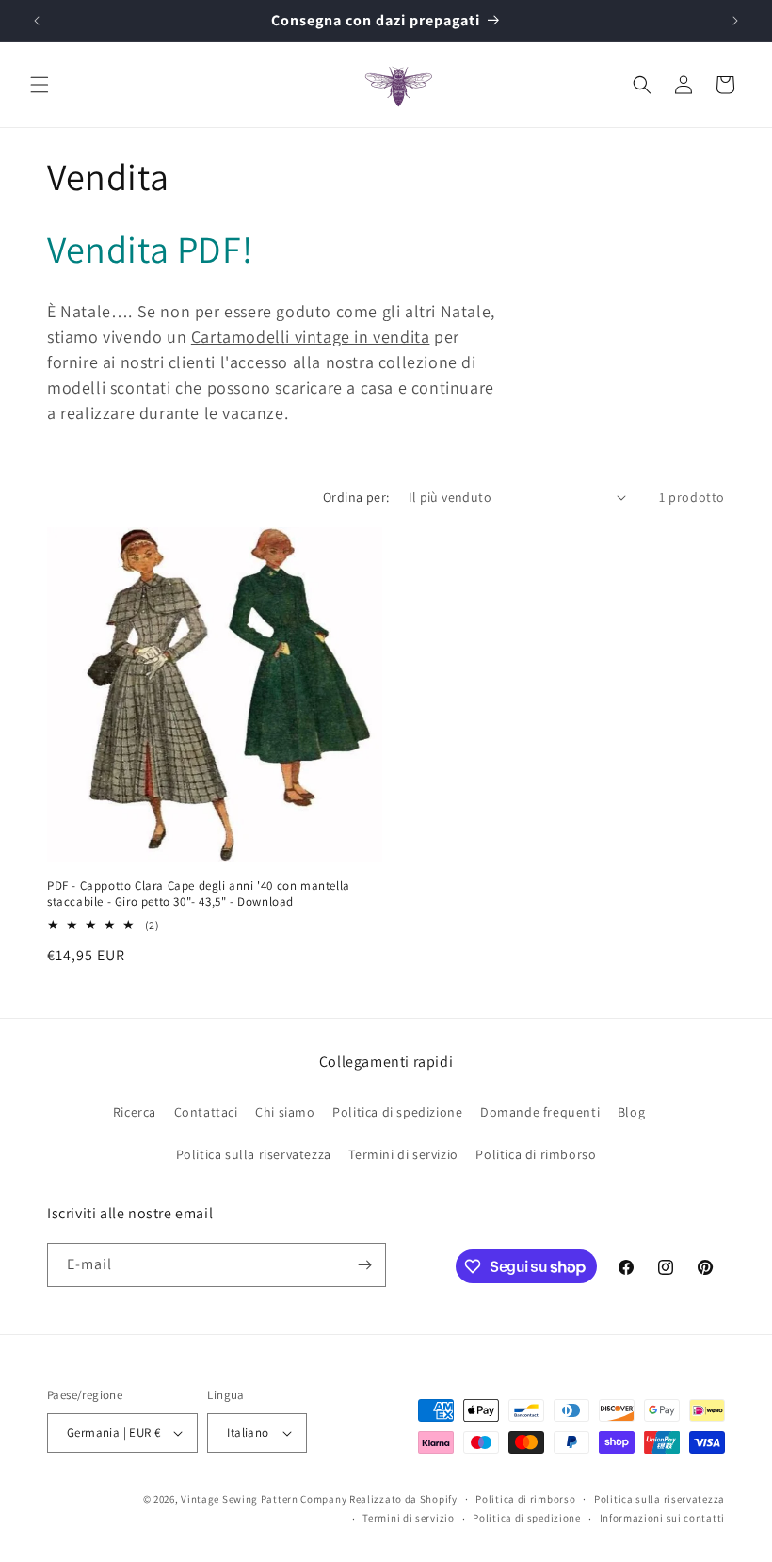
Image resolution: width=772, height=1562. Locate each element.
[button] (39, 84)
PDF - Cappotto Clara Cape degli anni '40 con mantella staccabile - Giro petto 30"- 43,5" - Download (198, 894)
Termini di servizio (403, 1154)
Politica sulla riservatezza (253, 1154)
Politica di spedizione (397, 1111)
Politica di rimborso (535, 1154)
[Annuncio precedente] (36, 20)
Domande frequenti (540, 1111)
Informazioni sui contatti (663, 1517)
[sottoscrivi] (364, 1265)
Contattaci (206, 1111)
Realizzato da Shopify (403, 1499)
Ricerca (134, 1111)
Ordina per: (356, 497)
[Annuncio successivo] (735, 20)
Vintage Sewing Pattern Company (263, 1499)
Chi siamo (284, 1111)
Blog (631, 1111)
